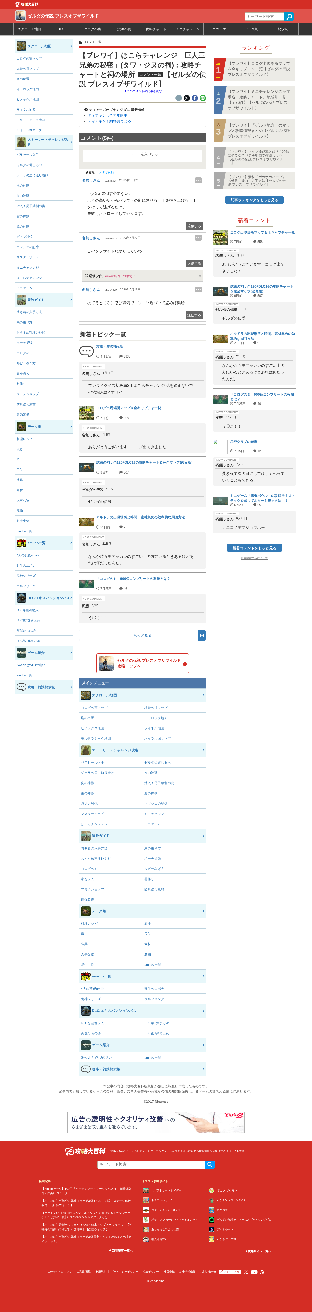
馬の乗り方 (24, 322)
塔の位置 (23, 79)
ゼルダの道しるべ (29, 165)
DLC (61, 29)
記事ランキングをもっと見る (254, 200)
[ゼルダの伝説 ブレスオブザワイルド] (26, 6)
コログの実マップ (29, 58)
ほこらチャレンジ (29, 278)
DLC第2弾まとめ (28, 620)
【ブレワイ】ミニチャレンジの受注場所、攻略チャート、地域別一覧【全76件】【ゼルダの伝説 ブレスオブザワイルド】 (259, 100)
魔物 (20, 510)
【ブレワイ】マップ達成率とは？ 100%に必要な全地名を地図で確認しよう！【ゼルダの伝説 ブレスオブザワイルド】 (258, 157)
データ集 (251, 29)
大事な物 (23, 500)
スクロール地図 (29, 29)
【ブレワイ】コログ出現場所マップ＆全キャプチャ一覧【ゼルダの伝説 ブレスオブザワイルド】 (259, 69)
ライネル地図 (26, 109)
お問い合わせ (208, 1271)
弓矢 (20, 469)
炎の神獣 (23, 196)
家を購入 (23, 373)
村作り (21, 384)
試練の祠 (124, 29)
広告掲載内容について (254, 558)
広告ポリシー (151, 1271)
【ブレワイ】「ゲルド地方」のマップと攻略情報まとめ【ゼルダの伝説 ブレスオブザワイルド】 (259, 130)
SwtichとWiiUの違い (31, 665)
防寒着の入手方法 (29, 312)
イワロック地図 (28, 89)
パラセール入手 (28, 155)
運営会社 (169, 1271)
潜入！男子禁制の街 (31, 206)
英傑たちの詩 (26, 630)
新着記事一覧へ (122, 1250)
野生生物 (23, 521)
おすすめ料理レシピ (31, 332)
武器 (20, 449)
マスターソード (28, 257)
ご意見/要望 (84, 1271)
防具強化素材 (26, 404)
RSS (262, 1272)
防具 (20, 480)
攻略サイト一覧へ (259, 1251)
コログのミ (24, 353)
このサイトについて (60, 1271)
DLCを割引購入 (28, 610)
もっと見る (143, 635)
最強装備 (23, 414)
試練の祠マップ (28, 68)
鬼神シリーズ (26, 576)
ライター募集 (232, 1271)
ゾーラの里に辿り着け (32, 175)
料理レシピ (24, 439)
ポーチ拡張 (24, 343)
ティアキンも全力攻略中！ (109, 115)
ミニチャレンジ (188, 29)
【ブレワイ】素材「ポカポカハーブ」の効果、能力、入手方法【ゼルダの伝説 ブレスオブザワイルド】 (257, 180)
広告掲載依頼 (187, 1271)
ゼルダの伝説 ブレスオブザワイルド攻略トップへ (149, 663)
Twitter (246, 1272)
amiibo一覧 (24, 531)
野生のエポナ (26, 565)
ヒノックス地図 (28, 99)
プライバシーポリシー (124, 1271)
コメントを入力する (142, 154)
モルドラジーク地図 (31, 120)
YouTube (254, 1272)
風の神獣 (23, 226)
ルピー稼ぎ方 (26, 363)
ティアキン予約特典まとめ (109, 121)
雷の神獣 (23, 216)
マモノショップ (28, 394)
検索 (289, 16)
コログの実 (92, 29)
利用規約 (101, 1271)
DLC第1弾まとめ (28, 641)
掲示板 (283, 29)
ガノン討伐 (24, 237)
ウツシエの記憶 (28, 247)
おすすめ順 (106, 172)
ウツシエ (219, 29)
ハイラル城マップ (29, 130)
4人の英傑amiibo (28, 555)
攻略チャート (156, 29)
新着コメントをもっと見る (254, 548)
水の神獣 (23, 185)
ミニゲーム (24, 288)
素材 (20, 490)
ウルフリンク (26, 586)
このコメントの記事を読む (144, 91)
